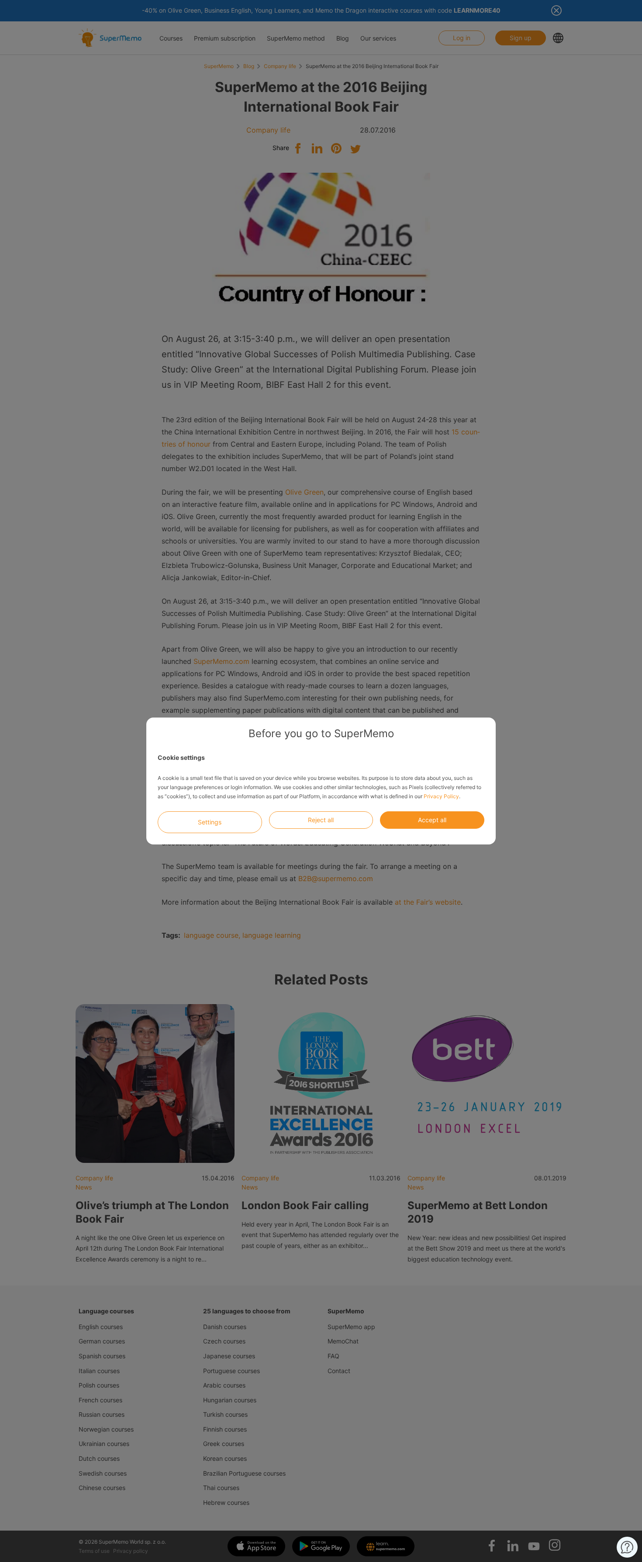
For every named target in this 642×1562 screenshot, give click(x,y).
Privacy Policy (441, 796)
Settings (209, 822)
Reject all (321, 820)
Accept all (432, 820)
